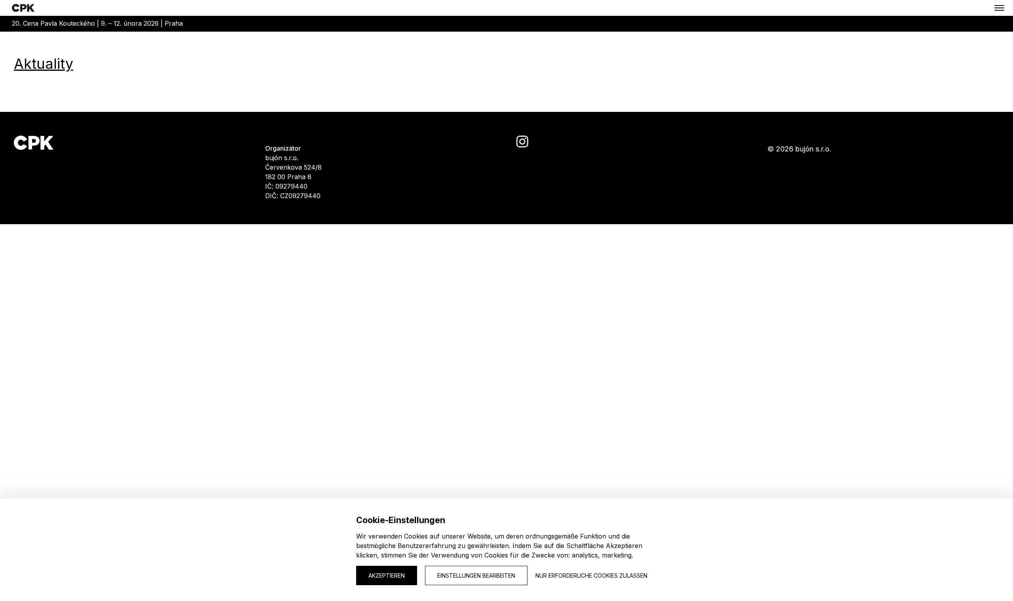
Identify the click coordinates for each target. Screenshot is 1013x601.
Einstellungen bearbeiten (476, 575)
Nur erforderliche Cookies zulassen (591, 575)
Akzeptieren (386, 575)
